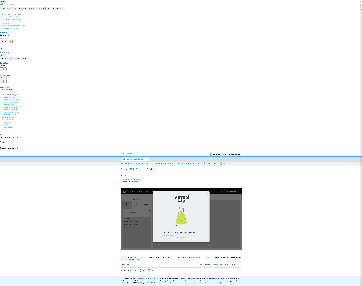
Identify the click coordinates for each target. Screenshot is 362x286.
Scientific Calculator (11, 109)
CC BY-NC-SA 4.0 (202, 257)
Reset (3, 55)
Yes (143, 270)
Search (124, 159)
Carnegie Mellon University (130, 181)
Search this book (5, 35)
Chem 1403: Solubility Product (139, 257)
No (152, 270)
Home (130, 163)
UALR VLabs (211, 163)
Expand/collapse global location (240, 163)
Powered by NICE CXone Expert (150, 278)
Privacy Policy (158, 283)
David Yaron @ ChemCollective (131, 179)
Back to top (124, 264)
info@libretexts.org (223, 283)
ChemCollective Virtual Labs (190, 163)
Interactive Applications (166, 163)
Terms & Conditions (170, 283)
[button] (7, 124)
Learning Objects (145, 163)
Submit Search (6, 41)
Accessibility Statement (185, 283)
